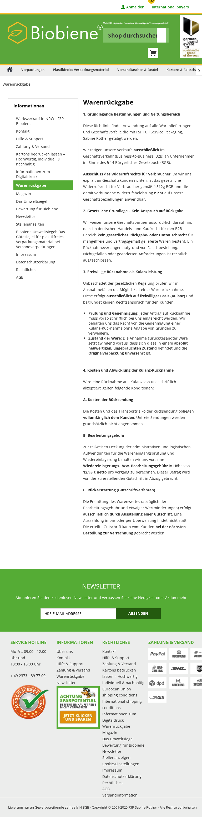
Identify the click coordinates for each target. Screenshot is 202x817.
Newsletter (25, 216)
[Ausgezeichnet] (32, 701)
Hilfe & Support (29, 138)
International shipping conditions (122, 704)
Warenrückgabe (31, 185)
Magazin (23, 193)
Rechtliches (26, 269)
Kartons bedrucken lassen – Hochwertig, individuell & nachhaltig (40, 159)
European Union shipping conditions (119, 692)
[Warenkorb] (153, 53)
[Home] (10, 69)
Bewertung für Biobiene (37, 208)
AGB (19, 277)
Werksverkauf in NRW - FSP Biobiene (40, 121)
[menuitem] (136, 32)
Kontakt (22, 131)
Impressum (26, 254)
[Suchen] (161, 35)
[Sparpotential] (78, 707)
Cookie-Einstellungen (120, 763)
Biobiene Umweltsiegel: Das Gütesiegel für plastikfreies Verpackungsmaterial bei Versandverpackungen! (40, 239)
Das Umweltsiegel (31, 201)
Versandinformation (120, 795)
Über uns (65, 651)
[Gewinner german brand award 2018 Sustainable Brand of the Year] (191, 36)
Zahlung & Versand (33, 146)
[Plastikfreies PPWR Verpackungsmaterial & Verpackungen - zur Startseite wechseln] (55, 33)
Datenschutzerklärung (35, 261)
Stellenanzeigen (30, 224)
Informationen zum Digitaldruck (33, 174)
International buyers (170, 7)
